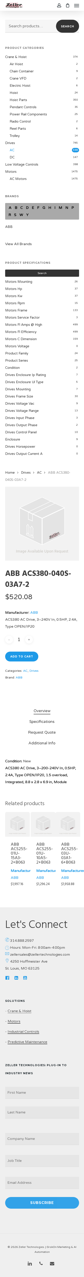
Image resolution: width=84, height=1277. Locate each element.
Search (67, 26)
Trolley (15, 136)
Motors (11, 172)
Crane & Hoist (16, 57)
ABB (9, 227)
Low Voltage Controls (21, 164)
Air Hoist (16, 64)
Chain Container (22, 71)
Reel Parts (18, 129)
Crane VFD (18, 78)
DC (12, 157)
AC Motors (18, 179)
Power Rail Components (28, 114)
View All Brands (18, 244)
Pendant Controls (23, 107)
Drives (10, 143)
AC (12, 150)
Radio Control (20, 121)
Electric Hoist (20, 86)
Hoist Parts (18, 100)
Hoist (14, 93)
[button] (76, 5)
